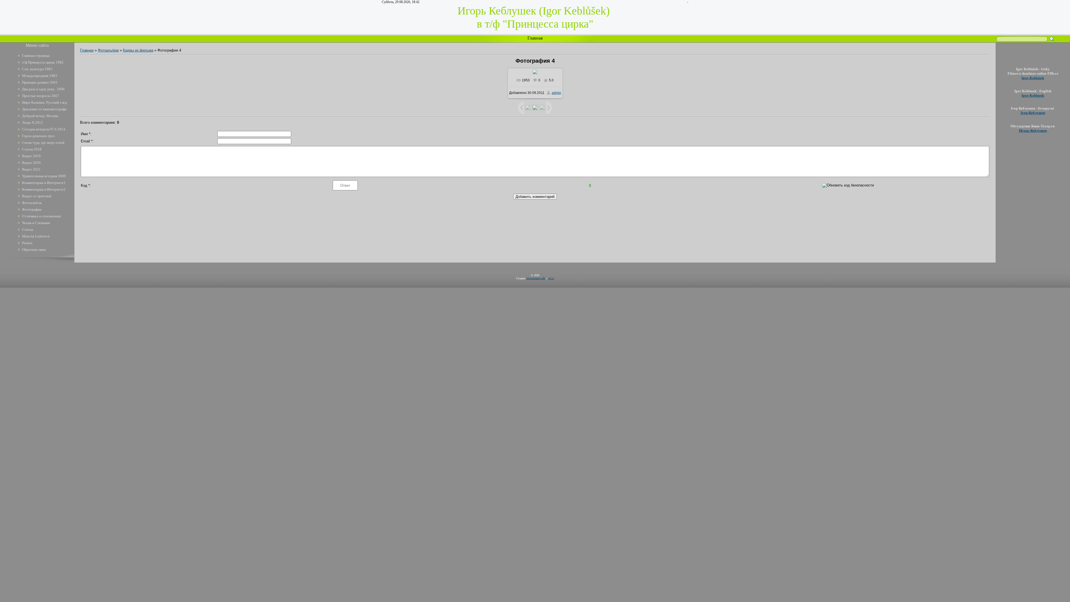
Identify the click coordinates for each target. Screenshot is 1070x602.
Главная (535, 38)
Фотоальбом (108, 50)
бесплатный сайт (535, 278)
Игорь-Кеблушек (1033, 130)
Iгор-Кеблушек (1033, 113)
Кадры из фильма (138, 50)
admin (556, 93)
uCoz (551, 278)
